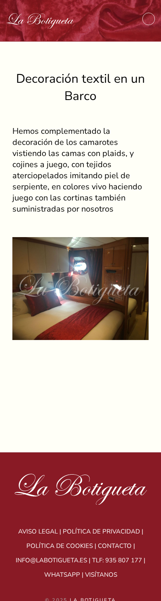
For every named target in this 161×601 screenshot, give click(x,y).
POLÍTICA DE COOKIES (59, 546)
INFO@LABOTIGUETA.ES (51, 560)
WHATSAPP (62, 575)
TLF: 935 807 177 (117, 560)
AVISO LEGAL (38, 531)
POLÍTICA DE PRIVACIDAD (101, 531)
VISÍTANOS (101, 575)
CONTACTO (115, 546)
